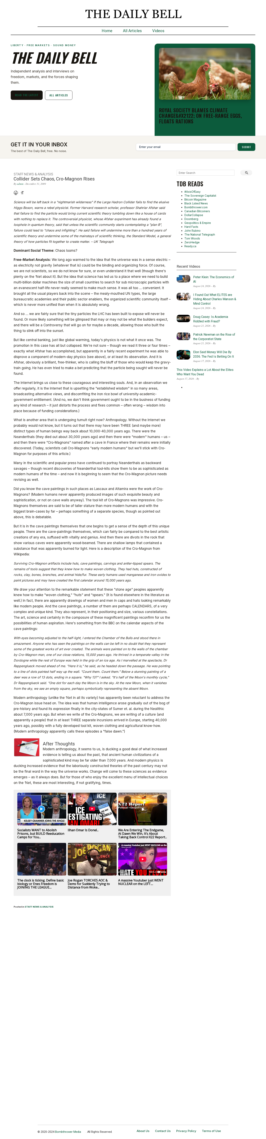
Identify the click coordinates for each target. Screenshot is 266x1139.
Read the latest (27, 95)
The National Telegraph (199, 234)
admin (20, 184)
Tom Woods (192, 238)
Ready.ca (190, 246)
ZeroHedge (192, 242)
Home (107, 30)
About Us (143, 1131)
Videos (158, 30)
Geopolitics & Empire (197, 222)
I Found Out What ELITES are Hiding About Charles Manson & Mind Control (214, 299)
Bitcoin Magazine (195, 199)
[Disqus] (92, 962)
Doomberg (191, 219)
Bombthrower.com (196, 207)
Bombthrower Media (68, 1132)
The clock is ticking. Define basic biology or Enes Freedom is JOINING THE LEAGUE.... (40, 884)
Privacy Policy (186, 1131)
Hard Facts (191, 226)
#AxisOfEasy (192, 191)
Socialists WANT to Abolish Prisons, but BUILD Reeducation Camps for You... (40, 833)
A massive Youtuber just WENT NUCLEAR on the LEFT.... (141, 882)
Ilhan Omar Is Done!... (83, 830)
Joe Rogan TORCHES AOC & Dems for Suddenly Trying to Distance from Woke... (89, 884)
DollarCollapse (193, 215)
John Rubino (192, 230)
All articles (58, 95)
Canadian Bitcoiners (197, 211)
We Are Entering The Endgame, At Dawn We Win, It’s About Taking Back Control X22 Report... (142, 833)
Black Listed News (196, 203)
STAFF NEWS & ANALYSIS (39, 906)
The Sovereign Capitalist (200, 195)
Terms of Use (211, 1131)
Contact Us (163, 1131)
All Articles (132, 30)
